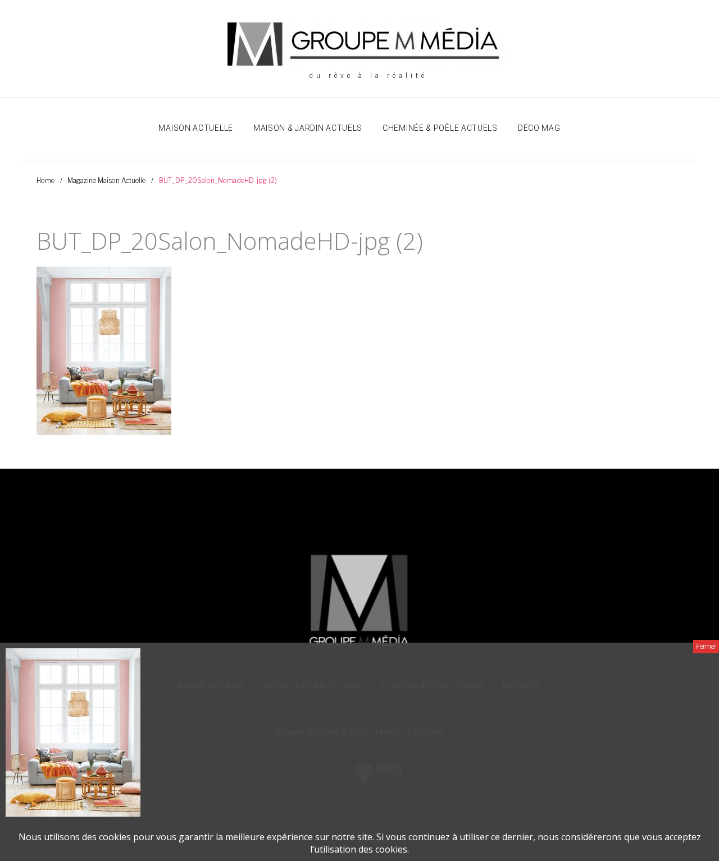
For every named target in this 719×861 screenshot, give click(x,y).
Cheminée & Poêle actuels (440, 127)
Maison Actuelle (195, 127)
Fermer (706, 647)
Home (45, 180)
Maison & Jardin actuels (307, 127)
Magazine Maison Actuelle (106, 180)
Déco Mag (539, 127)
